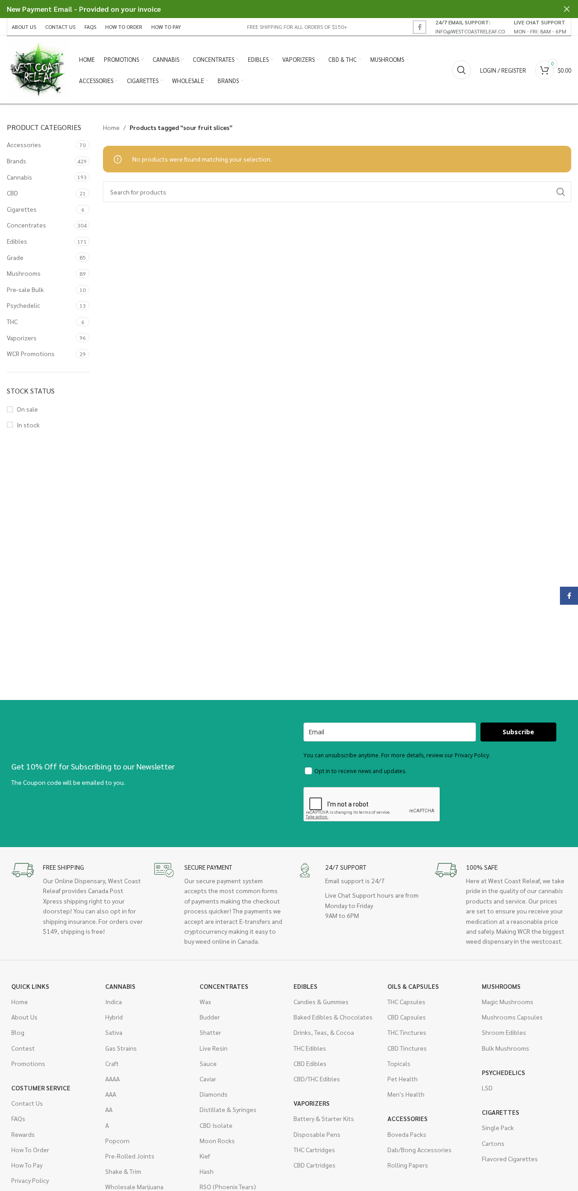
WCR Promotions (31, 353)
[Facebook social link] (419, 27)
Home (111, 127)
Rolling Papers (407, 1165)
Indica (113, 1001)
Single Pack (498, 1127)
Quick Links (30, 986)
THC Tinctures (406, 1032)
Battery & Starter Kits (324, 1118)
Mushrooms (24, 273)
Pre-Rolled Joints (129, 1156)
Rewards (23, 1134)
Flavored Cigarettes (510, 1158)
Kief (205, 1156)
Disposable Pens (317, 1134)
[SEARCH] (560, 191)
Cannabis (19, 177)
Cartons (493, 1143)
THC (12, 321)
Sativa (113, 1032)
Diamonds (214, 1094)
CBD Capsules (406, 1017)
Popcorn (117, 1140)
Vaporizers (22, 338)
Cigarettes (22, 209)
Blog (17, 1032)
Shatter (210, 1032)
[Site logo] (38, 69)
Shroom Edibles (504, 1032)
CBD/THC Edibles (317, 1079)
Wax (205, 1001)
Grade (15, 257)
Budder (210, 1017)
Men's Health (405, 1094)
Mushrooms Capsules (512, 1017)
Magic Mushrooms (507, 1001)
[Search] (461, 70)
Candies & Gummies (321, 1001)
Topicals (398, 1063)
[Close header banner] (566, 9)
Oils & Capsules (413, 986)
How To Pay (26, 1165)
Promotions (28, 1063)
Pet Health (402, 1079)
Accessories (24, 144)
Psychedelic (23, 305)
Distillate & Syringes (228, 1109)
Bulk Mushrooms (505, 1048)
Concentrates (26, 225)
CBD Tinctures (407, 1048)
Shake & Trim (123, 1171)
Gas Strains (121, 1048)
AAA (110, 1094)
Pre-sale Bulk (25, 289)
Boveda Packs (406, 1134)
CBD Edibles (310, 1063)
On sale (27, 409)
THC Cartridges (314, 1149)
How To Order (30, 1149)
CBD (12, 193)
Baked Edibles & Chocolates (333, 1017)
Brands (16, 161)
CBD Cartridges (315, 1165)
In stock (28, 425)
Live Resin (214, 1048)
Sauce (208, 1063)
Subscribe (518, 732)
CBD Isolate (216, 1125)
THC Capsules (406, 1001)
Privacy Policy (30, 1180)
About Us (24, 1017)
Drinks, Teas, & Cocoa (324, 1032)
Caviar (208, 1079)
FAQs (18, 1118)
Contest (23, 1048)
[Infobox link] (470, 26)
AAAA (112, 1079)
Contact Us (27, 1103)
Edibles (17, 241)
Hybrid (114, 1017)
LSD (487, 1088)
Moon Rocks (217, 1140)
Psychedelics (503, 1072)
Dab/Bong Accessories (419, 1149)
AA (108, 1109)
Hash (207, 1171)
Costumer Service (40, 1088)
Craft (112, 1063)
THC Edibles (310, 1048)
